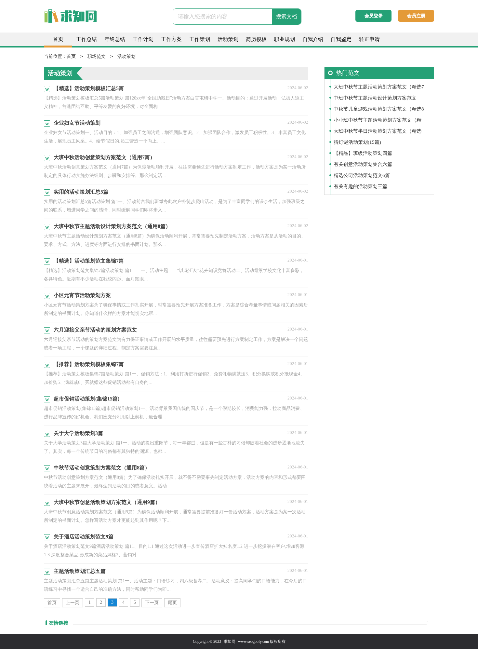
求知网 (229, 641)
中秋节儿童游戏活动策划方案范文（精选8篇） (379, 110)
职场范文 (96, 56)
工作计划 (143, 39)
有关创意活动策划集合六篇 (363, 164)
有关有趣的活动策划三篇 (360, 186)
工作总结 (86, 39)
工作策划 (199, 39)
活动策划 (228, 39)
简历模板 (256, 39)
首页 (58, 39)
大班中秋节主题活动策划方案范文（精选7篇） (379, 88)
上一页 (72, 602)
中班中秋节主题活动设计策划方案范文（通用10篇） (375, 99)
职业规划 (284, 39)
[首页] (83, 19)
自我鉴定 (341, 39)
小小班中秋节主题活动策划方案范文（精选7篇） (377, 121)
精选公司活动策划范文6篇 (362, 175)
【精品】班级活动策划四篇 (363, 153)
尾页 (172, 602)
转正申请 (369, 39)
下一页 (152, 602)
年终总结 (114, 39)
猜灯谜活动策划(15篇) (357, 142)
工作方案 (171, 39)
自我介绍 (312, 39)
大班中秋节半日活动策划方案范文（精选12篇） (377, 132)
